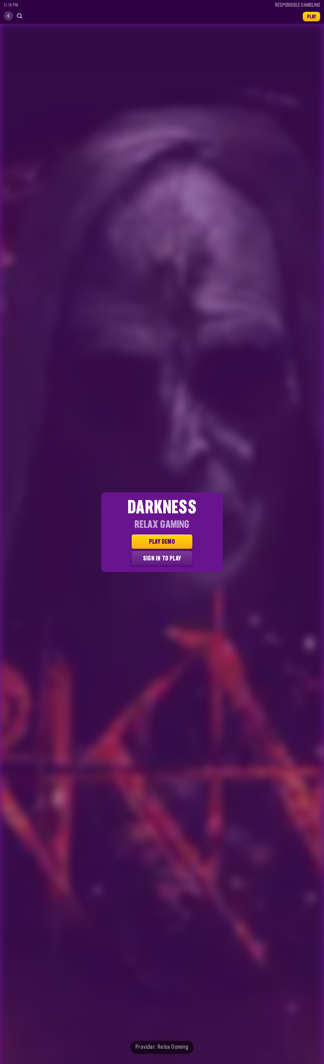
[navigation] (8, 16)
